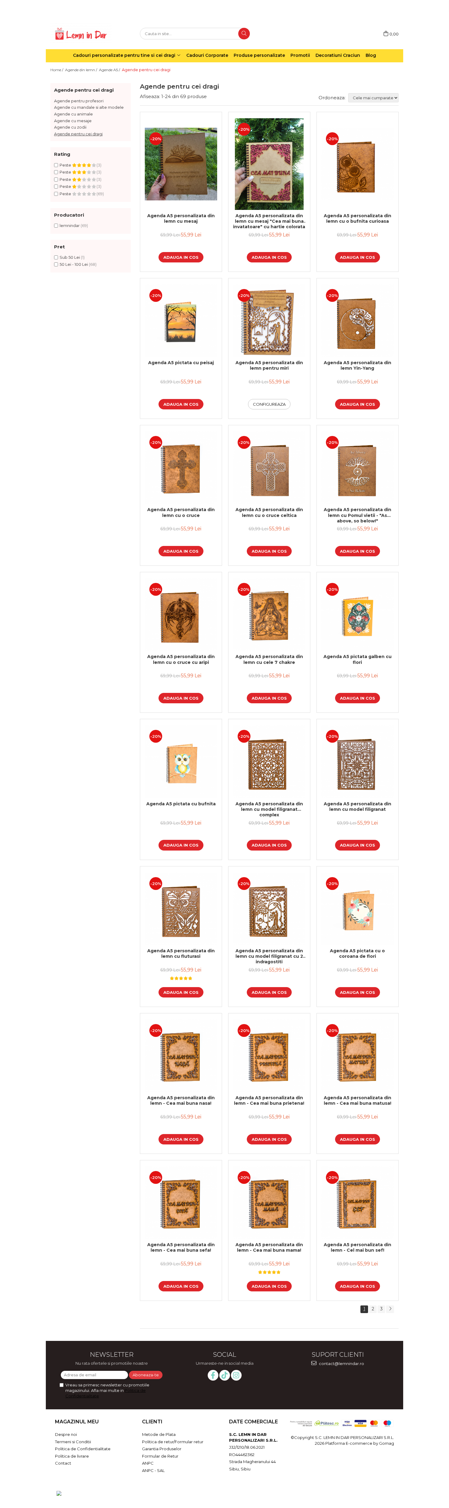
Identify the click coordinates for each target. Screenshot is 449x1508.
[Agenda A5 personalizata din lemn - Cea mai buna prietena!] (269, 1055)
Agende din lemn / (81, 70)
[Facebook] (213, 1375)
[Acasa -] (80, 34)
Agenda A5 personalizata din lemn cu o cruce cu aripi (181, 659)
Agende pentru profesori (79, 100)
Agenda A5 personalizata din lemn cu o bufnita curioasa (357, 218)
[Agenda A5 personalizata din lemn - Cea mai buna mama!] (269, 1202)
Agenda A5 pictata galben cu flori (357, 659)
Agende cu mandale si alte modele (89, 107)
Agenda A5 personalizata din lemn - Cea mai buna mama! (269, 1247)
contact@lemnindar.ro (341, 1363)
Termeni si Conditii (73, 1441)
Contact (63, 1463)
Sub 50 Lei (70, 257)
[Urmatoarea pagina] (390, 1309)
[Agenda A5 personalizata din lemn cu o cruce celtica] (269, 467)
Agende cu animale (73, 114)
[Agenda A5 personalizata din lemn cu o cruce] (181, 467)
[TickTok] (224, 1375)
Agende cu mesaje (73, 120)
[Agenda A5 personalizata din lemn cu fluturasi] (181, 909)
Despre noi (66, 1434)
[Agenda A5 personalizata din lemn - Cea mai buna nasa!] (181, 1055)
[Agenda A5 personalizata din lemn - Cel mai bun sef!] (357, 1202)
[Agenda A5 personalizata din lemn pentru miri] (269, 320)
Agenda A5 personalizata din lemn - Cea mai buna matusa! (357, 1100)
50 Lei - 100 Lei (74, 264)
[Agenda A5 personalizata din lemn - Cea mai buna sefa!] (181, 1202)
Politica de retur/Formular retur (172, 1441)
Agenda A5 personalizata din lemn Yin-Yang (357, 365)
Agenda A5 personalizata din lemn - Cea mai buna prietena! (269, 1100)
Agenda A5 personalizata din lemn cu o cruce (181, 512)
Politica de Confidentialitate (83, 1448)
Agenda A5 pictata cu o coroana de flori (357, 953)
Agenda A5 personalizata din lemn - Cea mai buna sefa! (181, 1247)
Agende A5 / (110, 70)
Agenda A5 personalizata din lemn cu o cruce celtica (269, 512)
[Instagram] (236, 1375)
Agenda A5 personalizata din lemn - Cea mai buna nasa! (181, 1100)
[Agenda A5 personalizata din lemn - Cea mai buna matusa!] (357, 1055)
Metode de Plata (159, 1434)
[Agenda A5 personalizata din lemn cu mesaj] (181, 164)
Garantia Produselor (161, 1448)
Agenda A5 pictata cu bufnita (181, 804)
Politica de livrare (72, 1456)
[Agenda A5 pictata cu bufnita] (181, 761)
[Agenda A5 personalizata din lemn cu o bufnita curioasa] (357, 164)
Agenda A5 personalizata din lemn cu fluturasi (181, 953)
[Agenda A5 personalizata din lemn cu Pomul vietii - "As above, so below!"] (357, 467)
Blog (371, 55)
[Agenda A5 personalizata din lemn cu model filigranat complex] (269, 761)
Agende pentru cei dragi (78, 133)
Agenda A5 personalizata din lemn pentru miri (269, 365)
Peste (66, 165)
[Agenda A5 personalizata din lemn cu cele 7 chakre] (269, 614)
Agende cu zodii (70, 127)
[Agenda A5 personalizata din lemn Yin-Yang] (357, 320)
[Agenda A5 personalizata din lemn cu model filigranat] (357, 761)
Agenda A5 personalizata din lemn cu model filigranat (357, 806)
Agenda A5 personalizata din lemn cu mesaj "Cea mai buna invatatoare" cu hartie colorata (269, 221)
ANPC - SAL (153, 1470)
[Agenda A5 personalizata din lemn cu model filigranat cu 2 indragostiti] (269, 909)
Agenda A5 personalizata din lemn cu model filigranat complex (269, 809)
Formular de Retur (160, 1456)
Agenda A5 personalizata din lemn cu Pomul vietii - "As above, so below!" (357, 515)
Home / (57, 70)
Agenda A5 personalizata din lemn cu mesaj (181, 218)
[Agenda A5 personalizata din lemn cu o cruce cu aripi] (181, 614)
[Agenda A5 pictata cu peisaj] (181, 320)
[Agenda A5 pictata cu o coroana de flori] (357, 909)
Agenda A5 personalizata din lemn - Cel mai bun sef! (357, 1247)
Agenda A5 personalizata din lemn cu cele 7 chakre (269, 659)
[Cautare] (244, 33)
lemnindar (70, 225)
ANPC (148, 1463)
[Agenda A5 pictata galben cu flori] (357, 614)
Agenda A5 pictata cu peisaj (181, 362)
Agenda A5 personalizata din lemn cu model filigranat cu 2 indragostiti (269, 956)
